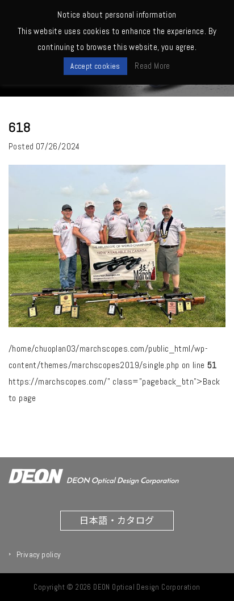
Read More (152, 65)
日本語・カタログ (117, 520)
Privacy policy (38, 554)
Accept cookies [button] (95, 66)
